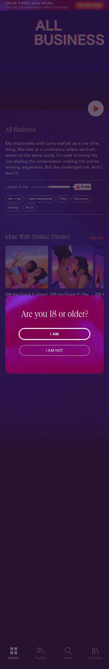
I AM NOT (54, 350)
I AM (54, 334)
